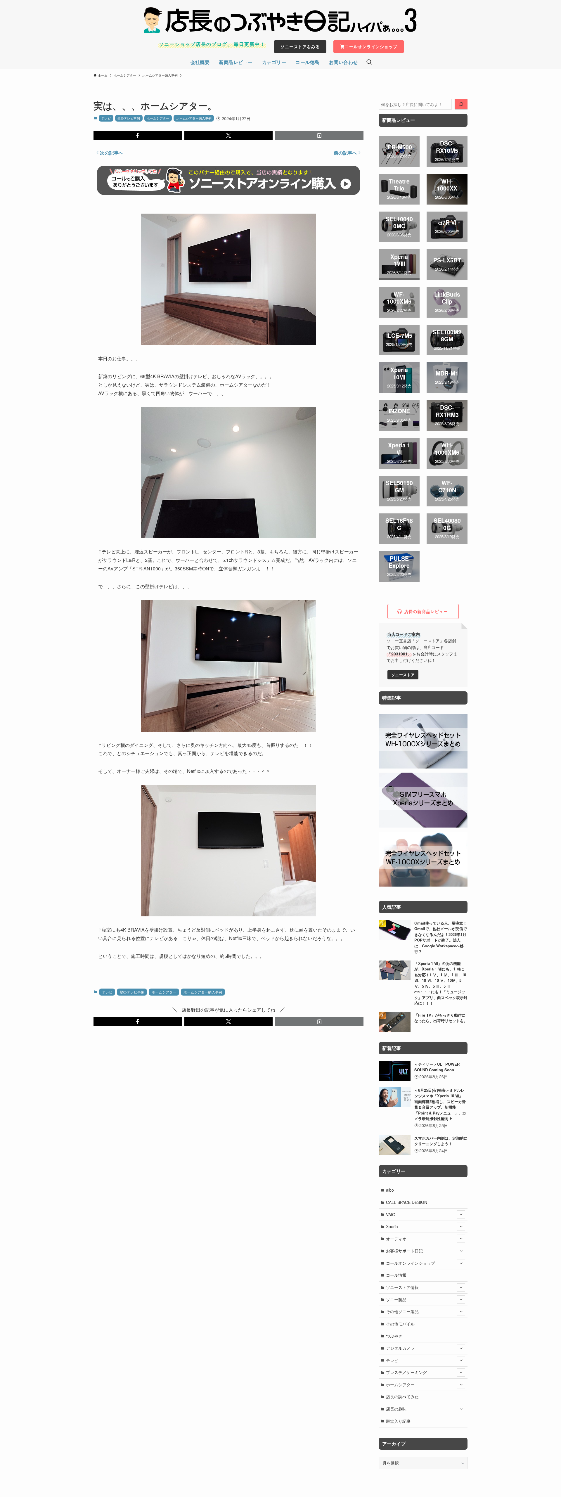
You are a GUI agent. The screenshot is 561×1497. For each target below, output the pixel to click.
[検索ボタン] (369, 62)
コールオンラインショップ (410, 1263)
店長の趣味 (396, 1409)
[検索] (461, 104)
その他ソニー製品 (402, 1311)
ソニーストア (403, 674)
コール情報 (396, 1275)
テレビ (106, 118)
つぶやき (394, 1336)
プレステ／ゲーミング (406, 1372)
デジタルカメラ (400, 1348)
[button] (138, 135)
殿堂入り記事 (398, 1421)
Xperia (392, 1226)
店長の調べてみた (402, 1396)
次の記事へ (111, 152)
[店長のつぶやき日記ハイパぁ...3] (280, 20)
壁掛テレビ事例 (128, 118)
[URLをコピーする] (319, 135)
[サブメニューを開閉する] (461, 1214)
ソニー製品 (396, 1299)
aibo (390, 1190)
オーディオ (396, 1239)
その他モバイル (400, 1324)
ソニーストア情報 (402, 1287)
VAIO (390, 1214)
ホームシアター (158, 118)
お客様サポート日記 (404, 1251)
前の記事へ (345, 152)
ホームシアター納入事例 (194, 118)
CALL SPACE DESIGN (406, 1202)
